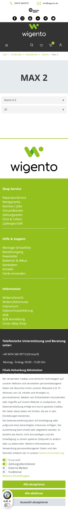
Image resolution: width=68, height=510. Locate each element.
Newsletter (9, 256)
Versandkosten (12, 210)
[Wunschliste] (41, 45)
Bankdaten (9, 265)
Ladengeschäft (12, 223)
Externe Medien (18, 468)
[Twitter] (53, 18)
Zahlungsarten (12, 215)
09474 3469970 (21, 3)
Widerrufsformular (15, 302)
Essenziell (14, 460)
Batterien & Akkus (14, 260)
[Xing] (45, 18)
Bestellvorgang (12, 252)
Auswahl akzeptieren (34, 502)
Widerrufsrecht (12, 298)
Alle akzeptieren (34, 484)
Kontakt (7, 269)
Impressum (10, 306)
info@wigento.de (50, 3)
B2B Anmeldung (13, 319)
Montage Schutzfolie (16, 248)
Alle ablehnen (34, 493)
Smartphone (31, 54)
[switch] (7, 505)
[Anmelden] (60, 45)
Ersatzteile (16, 54)
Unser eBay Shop (14, 323)
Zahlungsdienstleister (21, 464)
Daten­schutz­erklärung (51, 453)
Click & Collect (12, 219)
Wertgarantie (11, 202)
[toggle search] (31, 45)
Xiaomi (45, 54)
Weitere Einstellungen (16, 476)
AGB (5, 315)
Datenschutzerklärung (17, 310)
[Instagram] (22, 18)
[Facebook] (15, 18)
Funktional (14, 472)
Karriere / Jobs (12, 206)
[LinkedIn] (38, 18)
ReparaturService (14, 198)
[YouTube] (30, 18)
